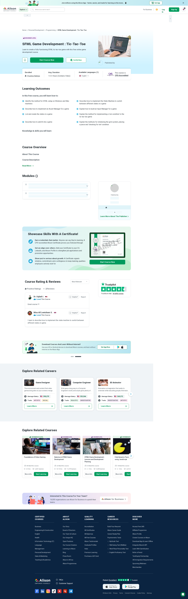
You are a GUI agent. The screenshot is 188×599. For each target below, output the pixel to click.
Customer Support (66, 583)
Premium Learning (91, 552)
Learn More (32, 406)
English (37, 534)
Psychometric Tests (114, 538)
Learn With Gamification (141, 549)
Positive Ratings (33, 76)
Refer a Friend (137, 552)
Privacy (115, 593)
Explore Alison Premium (112, 347)
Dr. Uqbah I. (39, 296)
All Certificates (90, 530)
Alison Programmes (69, 563)
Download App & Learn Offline (143, 541)
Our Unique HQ (68, 538)
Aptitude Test (114, 541)
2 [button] (80, 358)
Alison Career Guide (114, 530)
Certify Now (77, 60)
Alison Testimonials (91, 541)
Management (39, 549)
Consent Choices (130, 593)
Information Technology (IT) (44, 541)
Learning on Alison (69, 549)
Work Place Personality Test (118, 549)
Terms (121, 593)
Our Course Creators (70, 545)
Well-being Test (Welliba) (117, 545)
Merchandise (137, 567)
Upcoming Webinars (139, 563)
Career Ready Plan (113, 534)
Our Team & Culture (69, 534)
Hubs (86, 549)
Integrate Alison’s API (140, 545)
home (24, 30)
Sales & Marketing (41, 556)
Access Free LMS (138, 526)
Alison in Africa (68, 560)
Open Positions (68, 541)
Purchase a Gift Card (92, 556)
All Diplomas (89, 534)
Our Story (66, 526)
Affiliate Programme (140, 530)
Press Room (67, 556)
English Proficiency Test (117, 552)
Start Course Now (46, 60)
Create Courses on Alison (141, 538)
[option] (76, 347)
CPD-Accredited (121, 75)
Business (38, 526)
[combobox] (80, 282)
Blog (64, 552)
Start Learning (41, 474)
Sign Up (174, 9)
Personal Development (36, 30)
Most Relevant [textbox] (77, 282)
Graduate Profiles (91, 545)
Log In (163, 10)
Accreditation (89, 526)
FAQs (61, 580)
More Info (28, 474)
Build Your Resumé (114, 526)
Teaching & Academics (43, 560)
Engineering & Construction (44, 530)
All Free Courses (90, 538)
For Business (147, 9)
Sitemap (149, 593)
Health (37, 538)
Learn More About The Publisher (113, 216)
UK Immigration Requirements (143, 560)
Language (38, 545)
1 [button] (74, 358)
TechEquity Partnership (141, 556)
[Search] (33, 10)
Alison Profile (137, 534)
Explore (22, 9)
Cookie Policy (141, 593)
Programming (51, 30)
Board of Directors (69, 530)
